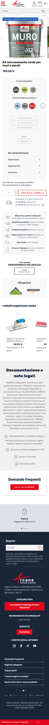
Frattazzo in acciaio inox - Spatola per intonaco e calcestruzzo (16, 340)
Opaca (24, 137)
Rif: (9, 153)
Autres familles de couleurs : (24, 98)
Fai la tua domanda (24, 487)
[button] (47, 38)
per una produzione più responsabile (28, 249)
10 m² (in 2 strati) (24, 128)
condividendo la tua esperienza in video (28, 217)
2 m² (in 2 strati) (24, 118)
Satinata (24, 141)
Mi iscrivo (40, 548)
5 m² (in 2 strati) (24, 123)
